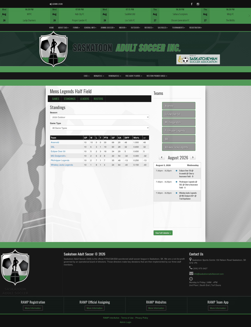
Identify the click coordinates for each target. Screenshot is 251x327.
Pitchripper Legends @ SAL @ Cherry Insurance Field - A (188, 184)
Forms (75, 27)
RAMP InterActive (111, 317)
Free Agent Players (133, 75)
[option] (25, 15)
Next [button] (249, 15)
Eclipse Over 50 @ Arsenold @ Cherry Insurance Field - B (186, 173)
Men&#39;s (98, 75)
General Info (89, 27)
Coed (86, 75)
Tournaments (178, 27)
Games (55, 99)
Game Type (55, 123)
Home (51, 27)
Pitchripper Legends (60, 160)
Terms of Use (127, 317)
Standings (69, 99)
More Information (33, 308)
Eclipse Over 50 (58, 151)
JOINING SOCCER (107, 27)
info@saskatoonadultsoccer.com (209, 273)
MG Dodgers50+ (58, 155)
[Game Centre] (25, 18)
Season (53, 112)
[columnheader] (66, 137)
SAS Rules (162, 27)
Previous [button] (1, 16)
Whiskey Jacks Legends (62, 164)
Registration (194, 27)
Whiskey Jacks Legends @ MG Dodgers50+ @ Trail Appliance (188, 195)
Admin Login (125, 322)
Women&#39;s (114, 75)
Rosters (98, 99)
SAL (53, 146)
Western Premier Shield (156, 75)
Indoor (122, 27)
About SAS (62, 27)
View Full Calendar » (163, 232)
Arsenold (55, 142)
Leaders (84, 99)
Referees (148, 27)
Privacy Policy (141, 317)
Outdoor (135, 27)
